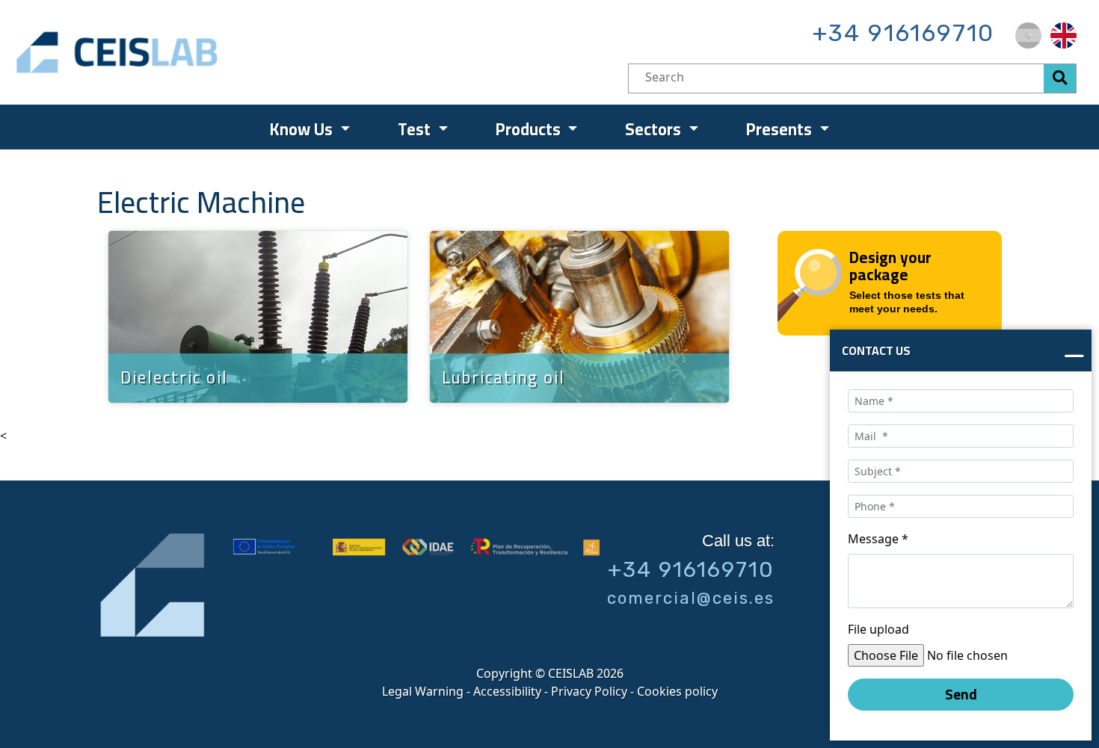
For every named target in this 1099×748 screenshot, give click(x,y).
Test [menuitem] (416, 129)
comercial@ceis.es (691, 598)
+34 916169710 (903, 33)
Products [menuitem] (530, 129)
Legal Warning (423, 691)
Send (961, 694)
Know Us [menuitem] (303, 129)
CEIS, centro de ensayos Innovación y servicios (175, 52)
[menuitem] (1028, 35)
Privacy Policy (589, 691)
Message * (878, 539)
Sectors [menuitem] (655, 129)
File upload (878, 629)
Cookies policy (677, 691)
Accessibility (507, 691)
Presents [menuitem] (781, 129)
